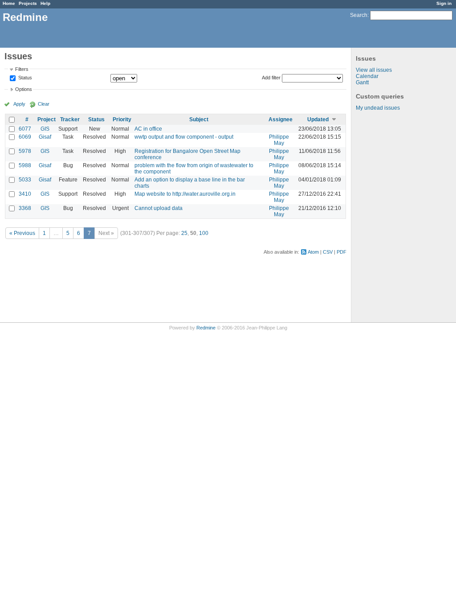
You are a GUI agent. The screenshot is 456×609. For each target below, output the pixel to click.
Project (46, 119)
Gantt (362, 82)
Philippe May (279, 140)
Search (358, 15)
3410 (25, 194)
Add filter (271, 77)
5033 (25, 180)
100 (203, 233)
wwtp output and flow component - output (183, 137)
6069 (25, 137)
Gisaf (45, 137)
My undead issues (378, 108)
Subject (198, 119)
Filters (21, 69)
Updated (318, 119)
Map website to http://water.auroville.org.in (185, 194)
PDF (341, 252)
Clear (43, 104)
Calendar (367, 76)
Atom (313, 252)
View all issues (374, 70)
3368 (25, 208)
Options (23, 89)
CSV (328, 252)
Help (45, 3)
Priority (122, 119)
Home (9, 3)
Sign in (444, 3)
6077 (25, 129)
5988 (25, 165)
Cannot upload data (158, 208)
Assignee (281, 119)
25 (184, 233)
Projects (28, 3)
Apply (19, 104)
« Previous (22, 233)
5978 (25, 151)
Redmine (206, 327)
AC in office (148, 129)
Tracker (70, 119)
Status (24, 78)
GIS (45, 129)
